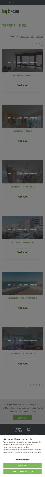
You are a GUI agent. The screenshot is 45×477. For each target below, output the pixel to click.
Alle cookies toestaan (22, 472)
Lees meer (37, 452)
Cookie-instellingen (22, 459)
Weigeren (22, 465)
